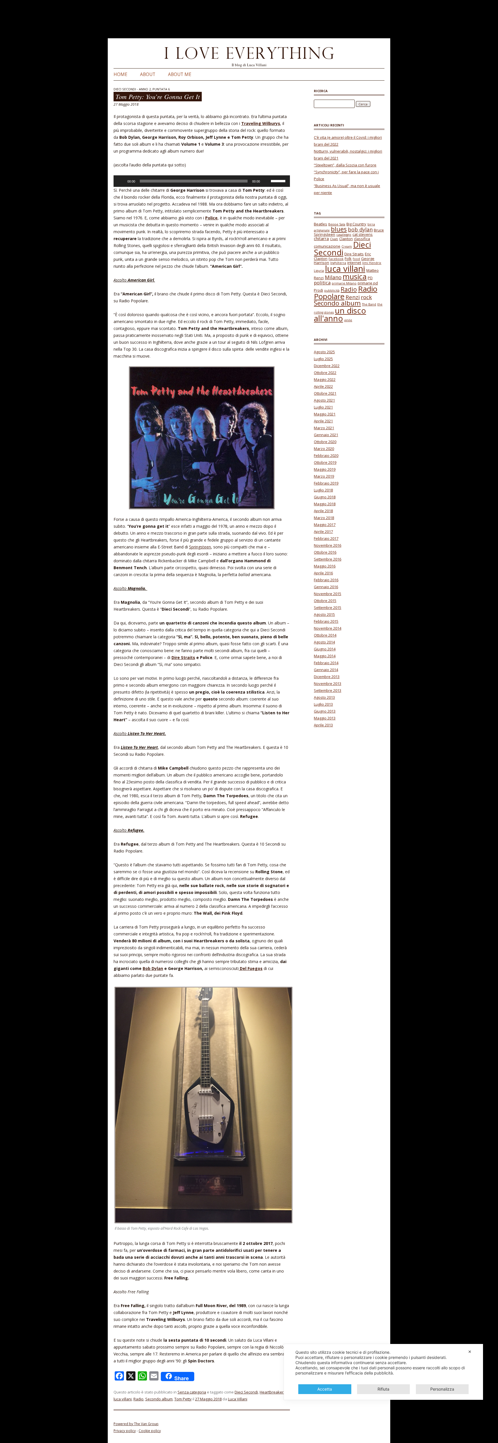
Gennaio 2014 (326, 669)
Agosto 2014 (324, 642)
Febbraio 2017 (326, 538)
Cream (347, 246)
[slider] (279, 180)
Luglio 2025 (323, 358)
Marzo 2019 (324, 476)
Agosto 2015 (324, 614)
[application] (202, 181)
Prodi (318, 290)
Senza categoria (192, 1392)
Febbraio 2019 (326, 483)
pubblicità (331, 290)
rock (366, 297)
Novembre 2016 (327, 545)
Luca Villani (237, 1399)
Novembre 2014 (327, 628)
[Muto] (266, 181)
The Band (369, 304)
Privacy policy (125, 1430)
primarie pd (368, 283)
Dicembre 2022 (326, 365)
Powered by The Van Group (136, 1423)
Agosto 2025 (324, 351)
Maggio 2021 (324, 414)
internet (354, 262)
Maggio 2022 (324, 379)
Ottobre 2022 (325, 372)
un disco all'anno (340, 314)
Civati (334, 239)
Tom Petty (183, 1399)
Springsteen (200, 547)
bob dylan (360, 229)
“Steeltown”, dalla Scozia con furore (345, 165)
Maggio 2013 (324, 718)
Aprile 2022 (323, 386)
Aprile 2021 (323, 421)
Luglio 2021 (323, 407)
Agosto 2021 (324, 400)
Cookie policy (150, 1430)
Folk (348, 258)
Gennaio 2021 (326, 434)
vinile (348, 320)
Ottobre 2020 (325, 441)
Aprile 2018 (323, 510)
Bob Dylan (153, 968)
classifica (362, 238)
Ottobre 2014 (325, 635)
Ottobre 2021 (325, 393)
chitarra (321, 238)
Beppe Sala (336, 224)
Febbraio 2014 (326, 662)
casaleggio (343, 235)
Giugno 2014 (324, 649)
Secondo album (159, 1399)
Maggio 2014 (324, 655)
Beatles (320, 224)
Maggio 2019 (324, 469)
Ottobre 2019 (325, 462)
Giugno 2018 (324, 497)
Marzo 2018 (324, 517)
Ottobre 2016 (325, 552)
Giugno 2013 (324, 711)
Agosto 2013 (324, 697)
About (147, 74)
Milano (333, 277)
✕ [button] (469, 1351)
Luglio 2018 (323, 490)
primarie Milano (344, 283)
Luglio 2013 (323, 704)
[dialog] (383, 1372)
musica (355, 276)
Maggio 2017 (324, 524)
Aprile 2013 (323, 725)
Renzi (353, 297)
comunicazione (327, 246)
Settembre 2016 (327, 559)
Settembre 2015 (327, 607)
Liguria (319, 271)
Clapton (346, 238)
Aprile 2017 (323, 531)
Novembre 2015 (327, 593)
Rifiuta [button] (383, 1389)
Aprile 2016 (323, 573)
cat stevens (362, 234)
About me (179, 74)
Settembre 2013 (327, 690)
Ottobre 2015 (325, 600)
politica (322, 282)
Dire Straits (183, 657)
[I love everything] (249, 54)
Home (120, 74)
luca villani (123, 1399)
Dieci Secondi (246, 1392)
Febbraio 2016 (326, 579)
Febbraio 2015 (326, 621)
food (356, 259)
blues (339, 229)
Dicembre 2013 (326, 676)
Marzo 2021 (324, 427)
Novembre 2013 (327, 683)
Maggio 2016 (324, 566)
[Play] (121, 181)
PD (370, 277)
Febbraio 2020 (326, 455)
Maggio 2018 (324, 503)
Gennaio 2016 (326, 586)
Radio (138, 1399)
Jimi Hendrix (371, 263)
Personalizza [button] (442, 1389)
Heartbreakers (273, 1392)
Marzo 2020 (324, 448)
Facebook (336, 259)
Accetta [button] (324, 1389)
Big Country (356, 224)
